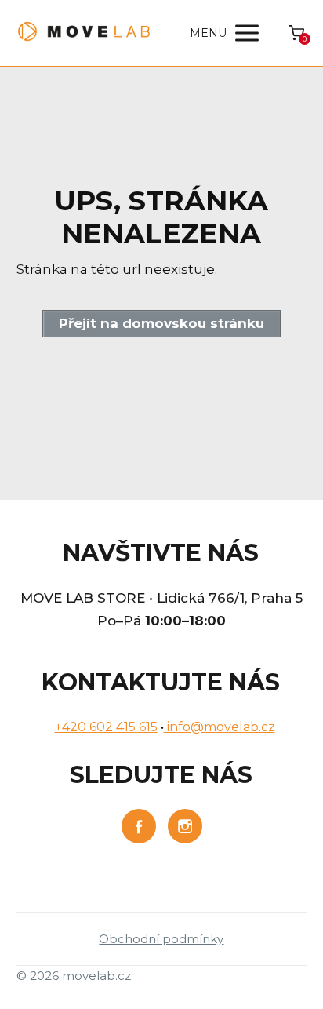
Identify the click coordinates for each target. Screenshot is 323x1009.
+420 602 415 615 (106, 726)
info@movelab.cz (219, 726)
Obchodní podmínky (161, 938)
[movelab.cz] (84, 33)
